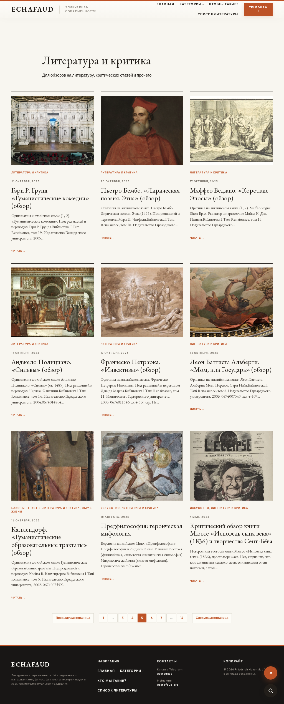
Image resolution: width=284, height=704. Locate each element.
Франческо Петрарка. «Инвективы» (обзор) (131, 365)
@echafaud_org (168, 685)
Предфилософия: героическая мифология (141, 529)
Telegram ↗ (258, 9)
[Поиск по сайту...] (270, 690)
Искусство (110, 507)
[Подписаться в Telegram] (270, 673)
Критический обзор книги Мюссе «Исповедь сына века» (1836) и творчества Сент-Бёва (231, 533)
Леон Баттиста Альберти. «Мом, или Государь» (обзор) (231, 365)
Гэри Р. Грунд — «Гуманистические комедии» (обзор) (50, 198)
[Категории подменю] (203, 5)
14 (181, 618)
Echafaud (32, 9)
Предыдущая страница (73, 618)
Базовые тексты (25, 507)
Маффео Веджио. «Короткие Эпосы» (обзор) (229, 194)
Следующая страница (212, 618)
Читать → (18, 251)
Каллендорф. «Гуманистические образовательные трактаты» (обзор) (49, 541)
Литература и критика (30, 172)
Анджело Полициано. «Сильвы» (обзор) (41, 365)
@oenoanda (165, 673)
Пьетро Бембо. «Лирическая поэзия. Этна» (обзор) (140, 194)
